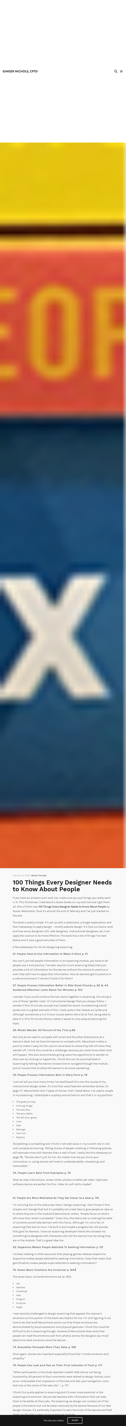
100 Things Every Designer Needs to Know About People (72, 906)
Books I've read (38, 875)
